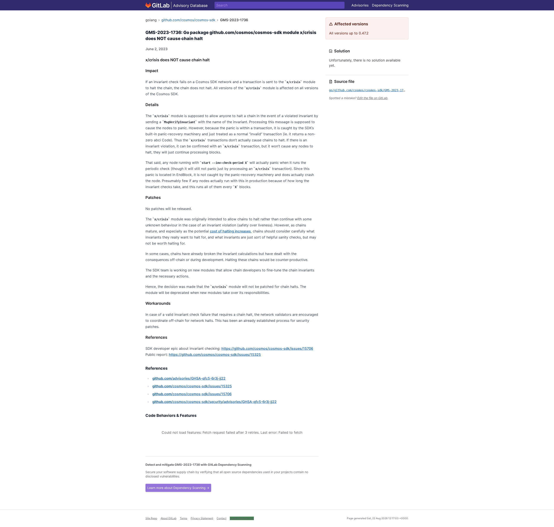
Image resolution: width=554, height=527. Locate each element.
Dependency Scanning (390, 5)
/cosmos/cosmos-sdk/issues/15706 (192, 394)
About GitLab (168, 518)
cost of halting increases (230, 231)
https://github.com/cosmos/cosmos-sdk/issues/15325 (215, 354)
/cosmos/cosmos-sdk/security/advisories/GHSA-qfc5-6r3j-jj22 (214, 402)
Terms (183, 518)
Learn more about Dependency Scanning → (178, 488)
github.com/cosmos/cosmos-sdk (188, 20)
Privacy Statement (202, 518)
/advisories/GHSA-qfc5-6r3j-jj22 (188, 378)
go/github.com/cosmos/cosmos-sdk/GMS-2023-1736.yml (371, 90)
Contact (221, 518)
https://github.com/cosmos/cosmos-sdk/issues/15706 (267, 348)
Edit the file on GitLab (372, 98)
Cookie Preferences (242, 518)
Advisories (360, 5)
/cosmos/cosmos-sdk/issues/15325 (192, 386)
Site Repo (151, 518)
